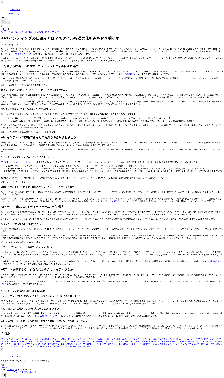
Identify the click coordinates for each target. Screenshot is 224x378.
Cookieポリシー (33, 372)
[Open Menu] (4, 18)
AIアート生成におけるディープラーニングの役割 (165, 341)
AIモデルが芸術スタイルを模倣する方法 (203, 341)
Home (8, 14)
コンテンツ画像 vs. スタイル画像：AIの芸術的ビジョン (188, 339)
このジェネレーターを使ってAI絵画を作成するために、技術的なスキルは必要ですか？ (59, 346)
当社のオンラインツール (50, 316)
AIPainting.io (12, 370)
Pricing (12, 14)
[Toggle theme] (3, 22)
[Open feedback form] (3, 375)
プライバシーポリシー (10, 372)
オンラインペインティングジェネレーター (18, 162)
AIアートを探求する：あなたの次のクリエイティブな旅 (65, 344)
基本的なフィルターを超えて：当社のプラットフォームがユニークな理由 (114, 341)
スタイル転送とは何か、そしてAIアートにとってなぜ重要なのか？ (137, 339)
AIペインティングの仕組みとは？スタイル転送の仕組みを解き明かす (30, 32)
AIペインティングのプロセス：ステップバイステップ (60, 341)
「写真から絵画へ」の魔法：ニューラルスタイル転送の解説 (84, 339)
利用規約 (23, 372)
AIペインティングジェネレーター (19, 54)
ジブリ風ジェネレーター (120, 201)
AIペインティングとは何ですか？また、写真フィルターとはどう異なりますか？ (160, 344)
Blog (17, 14)
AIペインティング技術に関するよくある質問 (107, 344)
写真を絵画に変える (129, 74)
